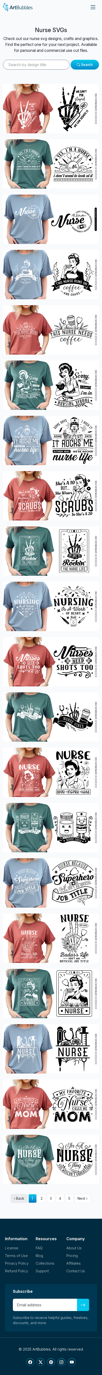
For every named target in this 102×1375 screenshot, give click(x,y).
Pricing (72, 1255)
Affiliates (73, 1263)
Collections (45, 1263)
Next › (82, 1198)
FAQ (39, 1248)
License (11, 1248)
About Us (74, 1248)
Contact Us (75, 1271)
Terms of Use (16, 1255)
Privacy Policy (16, 1263)
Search (86, 64)
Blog (39, 1255)
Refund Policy (16, 1271)
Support (42, 1271)
